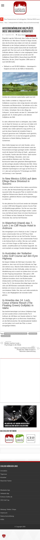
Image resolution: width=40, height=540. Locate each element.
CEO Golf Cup (4, 500)
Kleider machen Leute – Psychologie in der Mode (12, 343)
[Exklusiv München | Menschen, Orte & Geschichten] (20, 7)
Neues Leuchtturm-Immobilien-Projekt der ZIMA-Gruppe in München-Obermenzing (25, 349)
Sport (29, 34)
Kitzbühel (3, 477)
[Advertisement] (20, 381)
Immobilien (3, 471)
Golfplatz (33, 333)
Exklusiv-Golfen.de (6, 497)
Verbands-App (4, 493)
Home (1, 22)
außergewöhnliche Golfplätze (16, 333)
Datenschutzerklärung (7, 516)
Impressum (3, 513)
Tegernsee (3, 474)
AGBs (2, 519)
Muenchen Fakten (6, 481)
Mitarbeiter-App (5, 490)
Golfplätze (6, 336)
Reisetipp (24, 34)
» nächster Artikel (30, 36)
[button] (4, 536)
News (6, 22)
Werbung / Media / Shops (8, 509)
